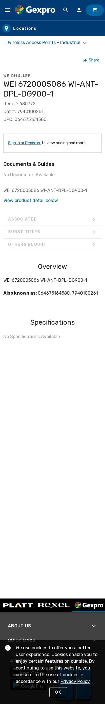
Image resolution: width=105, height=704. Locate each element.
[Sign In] (79, 10)
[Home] (35, 10)
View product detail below (30, 200)
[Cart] (95, 10)
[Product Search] (66, 10)
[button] (91, 60)
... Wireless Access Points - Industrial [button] (42, 42)
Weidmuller (17, 76)
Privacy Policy (75, 681)
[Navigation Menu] (8, 10)
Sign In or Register (24, 143)
